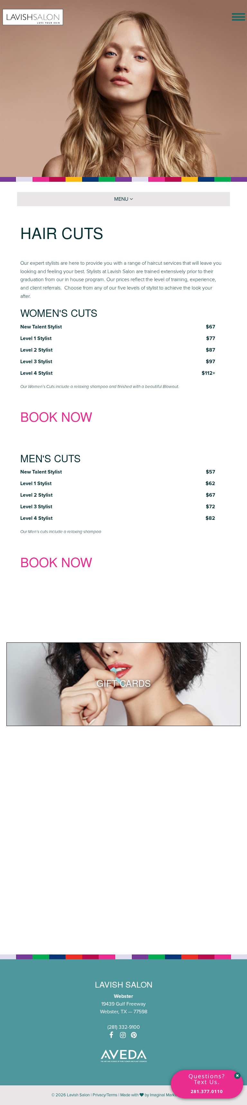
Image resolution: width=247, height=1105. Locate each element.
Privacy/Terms (105, 1095)
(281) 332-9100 (123, 1027)
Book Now (56, 416)
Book (39, 561)
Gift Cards (123, 683)
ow (81, 561)
